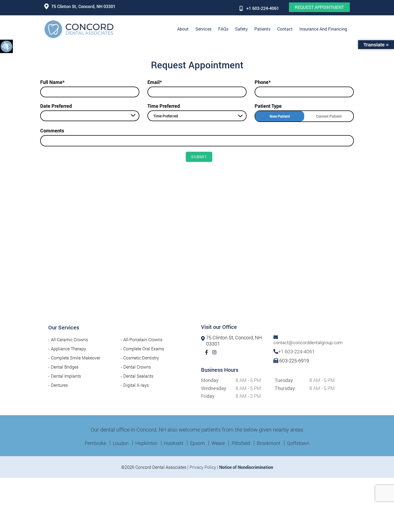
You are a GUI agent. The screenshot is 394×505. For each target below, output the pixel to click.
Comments (52, 130)
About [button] (183, 29)
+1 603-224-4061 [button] (262, 8)
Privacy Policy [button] (202, 467)
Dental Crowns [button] (137, 367)
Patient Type (268, 106)
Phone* (263, 82)
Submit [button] (199, 156)
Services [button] (203, 29)
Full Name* (52, 82)
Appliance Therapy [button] (68, 348)
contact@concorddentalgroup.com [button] (308, 342)
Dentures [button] (59, 385)
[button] (6, 46)
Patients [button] (262, 29)
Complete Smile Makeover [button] (75, 358)
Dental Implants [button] (66, 376)
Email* (154, 82)
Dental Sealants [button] (138, 376)
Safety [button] (241, 29)
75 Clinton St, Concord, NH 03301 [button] (83, 6)
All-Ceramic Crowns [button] (69, 339)
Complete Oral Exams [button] (143, 348)
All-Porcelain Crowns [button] (142, 339)
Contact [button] (285, 29)
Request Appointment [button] (319, 7)
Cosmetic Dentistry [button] (141, 358)
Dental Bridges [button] (65, 367)
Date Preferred (56, 106)
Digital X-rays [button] (136, 385)
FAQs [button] (223, 29)
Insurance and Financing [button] (323, 29)
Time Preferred (163, 106)
